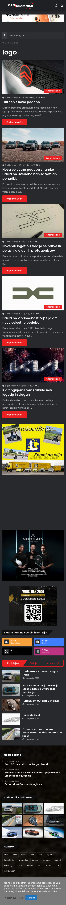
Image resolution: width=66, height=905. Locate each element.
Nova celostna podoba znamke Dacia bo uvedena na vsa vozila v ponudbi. (29, 174)
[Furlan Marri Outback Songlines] (11, 705)
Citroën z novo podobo (21, 102)
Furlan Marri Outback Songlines (40, 700)
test (39, 865)
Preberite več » (14, 122)
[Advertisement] (33, 502)
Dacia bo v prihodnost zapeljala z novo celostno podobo (29, 320)
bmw (14, 854)
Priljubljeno (13, 663)
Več (21, 897)
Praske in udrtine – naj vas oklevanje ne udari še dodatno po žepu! (42, 733)
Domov (8, 42)
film (32, 854)
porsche (46, 860)
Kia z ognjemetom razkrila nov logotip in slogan (27, 392)
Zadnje (33, 663)
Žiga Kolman (10, 386)
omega (35, 860)
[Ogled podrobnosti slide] (33, 18)
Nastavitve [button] (10, 897)
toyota (48, 865)
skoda (19, 865)
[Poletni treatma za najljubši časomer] (33, 820)
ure (57, 865)
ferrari (24, 854)
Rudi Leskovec (11, 97)
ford (40, 854)
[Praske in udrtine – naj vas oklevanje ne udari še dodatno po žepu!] (11, 734)
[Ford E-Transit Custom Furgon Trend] (11, 676)
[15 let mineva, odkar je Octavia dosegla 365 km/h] (54, 832)
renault (57, 860)
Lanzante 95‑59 (31, 715)
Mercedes (23, 860)
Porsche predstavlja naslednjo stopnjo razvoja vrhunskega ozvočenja (40, 689)
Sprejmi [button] (31, 897)
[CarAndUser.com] (21, 5)
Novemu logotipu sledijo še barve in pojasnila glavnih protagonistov (31, 248)
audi (6, 854)
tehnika (30, 865)
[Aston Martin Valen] (33, 832)
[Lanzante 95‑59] (11, 719)
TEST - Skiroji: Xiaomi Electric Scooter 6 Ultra (30, 35)
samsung (8, 865)
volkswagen (9, 871)
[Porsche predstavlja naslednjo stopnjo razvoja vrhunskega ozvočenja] (11, 690)
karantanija (9, 860)
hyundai (50, 854)
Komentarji (53, 663)
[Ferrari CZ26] (54, 820)
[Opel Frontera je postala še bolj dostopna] (12, 832)
